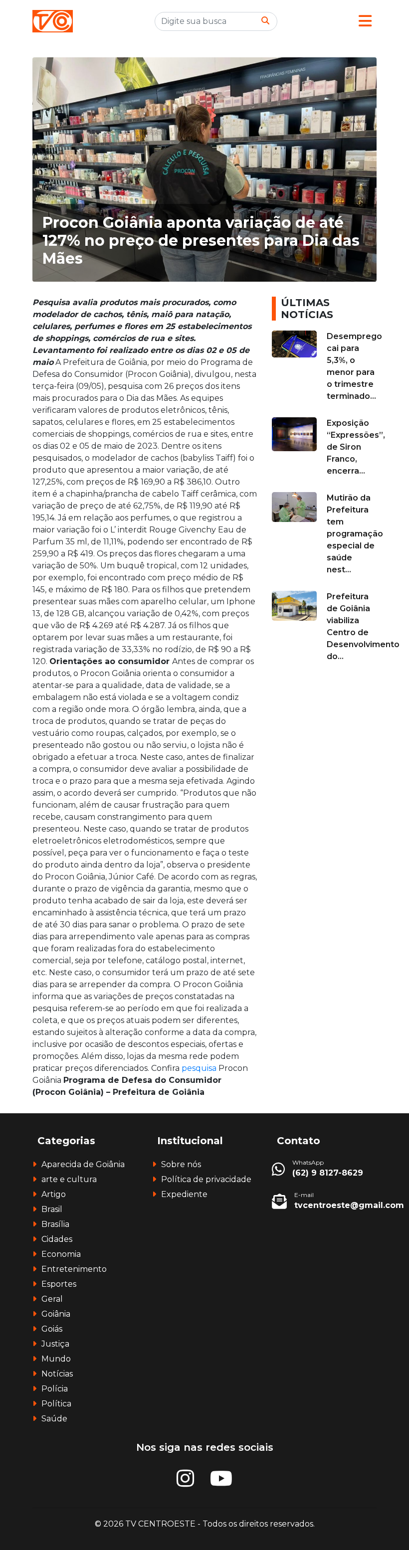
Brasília (55, 1224)
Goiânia (55, 1314)
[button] (365, 21)
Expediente (184, 1194)
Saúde (54, 1418)
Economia (61, 1254)
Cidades (56, 1239)
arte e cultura (69, 1179)
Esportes (58, 1284)
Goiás (51, 1329)
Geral (52, 1299)
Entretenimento (74, 1269)
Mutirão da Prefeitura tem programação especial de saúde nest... (355, 533)
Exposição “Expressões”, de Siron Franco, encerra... (356, 447)
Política (56, 1403)
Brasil (51, 1209)
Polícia (54, 1388)
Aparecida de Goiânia (83, 1164)
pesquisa (200, 1068)
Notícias (57, 1373)
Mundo (56, 1359)
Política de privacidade (206, 1179)
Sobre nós (181, 1164)
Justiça (55, 1344)
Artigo (53, 1194)
